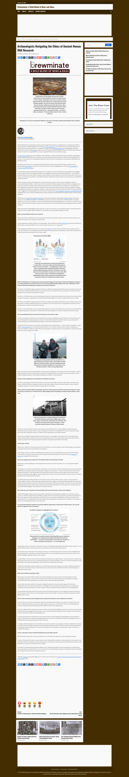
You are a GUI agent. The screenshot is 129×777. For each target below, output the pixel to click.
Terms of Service (55, 769)
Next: (66, 713)
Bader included (68, 198)
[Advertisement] (59, 25)
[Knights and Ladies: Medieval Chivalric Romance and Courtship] (27, 728)
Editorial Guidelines (40, 11)
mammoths (64, 223)
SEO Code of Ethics (72, 769)
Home (18, 11)
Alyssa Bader (28, 166)
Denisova (34, 150)
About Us (24, 11)
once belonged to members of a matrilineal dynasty (68, 191)
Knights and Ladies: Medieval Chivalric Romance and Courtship (26, 737)
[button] (111, 11)
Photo (46, 112)
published (25, 657)
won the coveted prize (49, 146)
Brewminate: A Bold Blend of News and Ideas (35, 6)
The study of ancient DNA (23, 155)
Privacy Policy (63, 769)
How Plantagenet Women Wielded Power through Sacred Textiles (71, 737)
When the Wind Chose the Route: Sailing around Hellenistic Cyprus (49, 737)
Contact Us (31, 11)
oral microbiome (26, 327)
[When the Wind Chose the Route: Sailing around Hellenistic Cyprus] (49, 728)
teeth (49, 229)
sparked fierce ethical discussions (34, 198)
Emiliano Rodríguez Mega (26, 137)
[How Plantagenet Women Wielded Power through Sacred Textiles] (71, 728)
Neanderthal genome (58, 148)
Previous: (31, 713)
